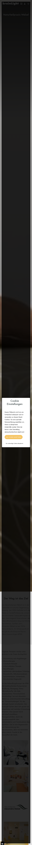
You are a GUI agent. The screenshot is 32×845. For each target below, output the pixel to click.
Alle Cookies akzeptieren (13, 437)
